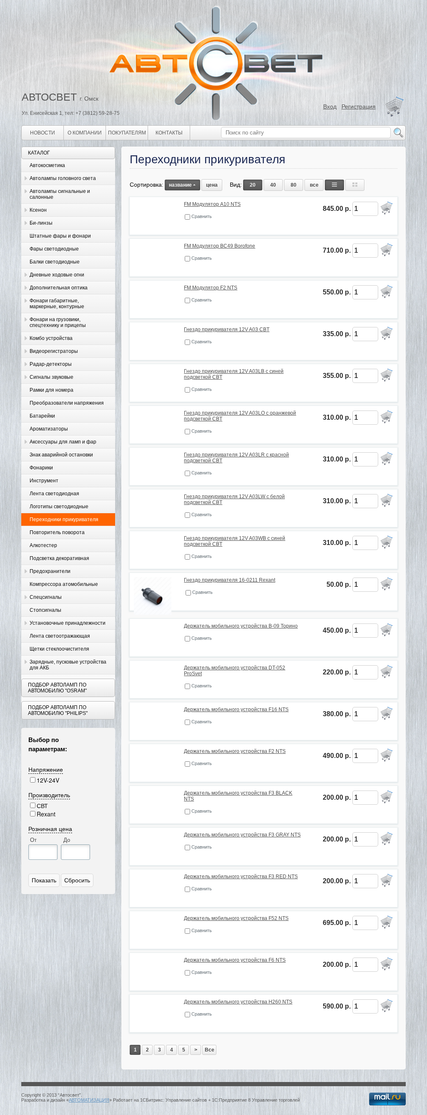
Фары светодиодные (54, 249)
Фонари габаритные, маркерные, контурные (57, 303)
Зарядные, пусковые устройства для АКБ (68, 665)
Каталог (39, 153)
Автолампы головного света (63, 178)
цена (212, 185)
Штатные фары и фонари (60, 236)
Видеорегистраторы (54, 351)
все (314, 185)
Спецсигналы (46, 597)
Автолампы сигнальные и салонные (60, 194)
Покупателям (127, 133)
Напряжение (45, 769)
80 (293, 185)
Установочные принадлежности (67, 623)
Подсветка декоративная (59, 558)
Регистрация (359, 106)
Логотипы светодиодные (59, 506)
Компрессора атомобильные (64, 584)
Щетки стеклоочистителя (59, 649)
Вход (330, 106)
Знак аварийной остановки (61, 455)
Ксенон (38, 210)
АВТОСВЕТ (49, 97)
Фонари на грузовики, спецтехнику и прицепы (58, 322)
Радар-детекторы (51, 364)
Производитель (49, 795)
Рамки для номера (51, 390)
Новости (42, 133)
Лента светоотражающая (60, 636)
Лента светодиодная (54, 494)
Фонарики (41, 468)
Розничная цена (50, 828)
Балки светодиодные (55, 262)
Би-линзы (41, 223)
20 (253, 185)
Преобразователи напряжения (67, 403)
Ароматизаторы (49, 429)
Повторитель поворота (57, 532)
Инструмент (44, 481)
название (180, 185)
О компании (85, 133)
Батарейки (42, 416)
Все (209, 1050)
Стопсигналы (45, 610)
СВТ (42, 805)
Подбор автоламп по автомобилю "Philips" (58, 710)
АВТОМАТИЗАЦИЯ (89, 1099)
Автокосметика (47, 165)
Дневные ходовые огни (57, 275)
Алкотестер (43, 545)
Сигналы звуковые (51, 377)
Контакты (169, 133)
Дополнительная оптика (59, 288)
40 (273, 185)
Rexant (46, 814)
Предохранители (50, 571)
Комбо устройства (51, 338)
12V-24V (48, 780)
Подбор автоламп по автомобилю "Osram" (57, 688)
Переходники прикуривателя (64, 519)
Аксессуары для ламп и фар (63, 442)
